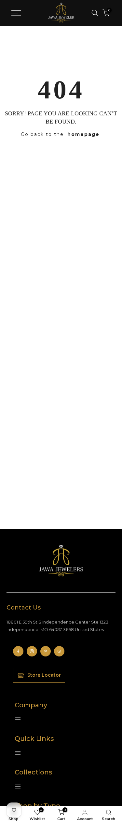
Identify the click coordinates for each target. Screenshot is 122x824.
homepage (83, 134)
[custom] (18, 651)
